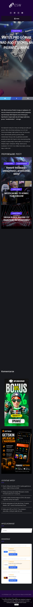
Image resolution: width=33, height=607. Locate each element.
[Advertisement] (16, 72)
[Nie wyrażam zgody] (31, 602)
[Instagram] (18, 13)
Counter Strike (16, 31)
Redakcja (12, 53)
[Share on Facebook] (16, 98)
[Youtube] (22, 13)
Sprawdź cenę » (12, 554)
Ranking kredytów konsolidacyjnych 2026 (14, 558)
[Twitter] (14, 13)
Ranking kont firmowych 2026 (11, 572)
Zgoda (16, 604)
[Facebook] (11, 13)
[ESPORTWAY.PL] (15, 5)
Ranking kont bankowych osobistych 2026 (14, 545)
